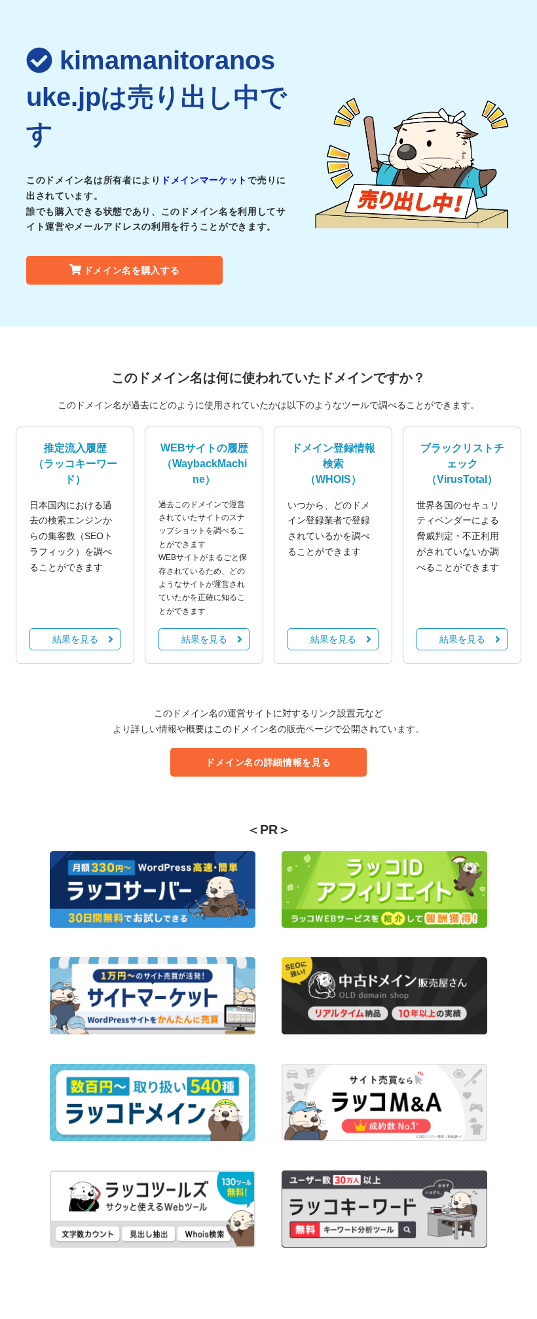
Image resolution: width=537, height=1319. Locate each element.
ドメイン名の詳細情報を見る (268, 762)
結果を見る (75, 639)
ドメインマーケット (204, 180)
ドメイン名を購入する (132, 270)
